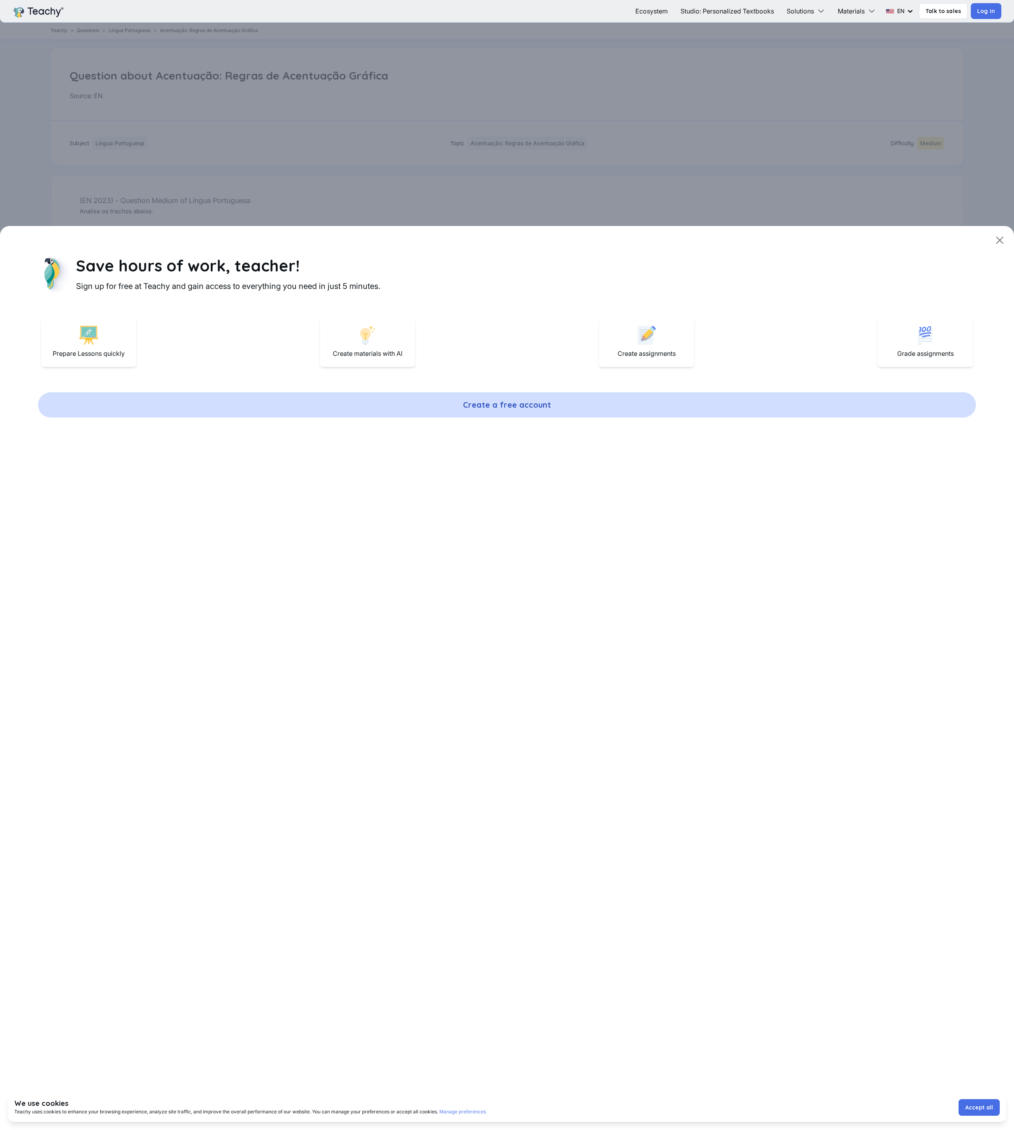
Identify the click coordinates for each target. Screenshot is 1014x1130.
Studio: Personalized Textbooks (727, 11)
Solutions (800, 11)
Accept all (979, 1107)
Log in (986, 11)
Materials (851, 11)
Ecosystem (651, 11)
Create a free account (507, 405)
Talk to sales (943, 11)
